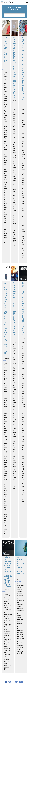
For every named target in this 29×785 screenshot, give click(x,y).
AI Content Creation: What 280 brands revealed (20, 566)
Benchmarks (18, 581)
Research (4, 69)
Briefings (13, 102)
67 (17, 681)
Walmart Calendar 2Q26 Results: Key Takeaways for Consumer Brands (14, 67)
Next (21, 681)
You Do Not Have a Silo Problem (5, 51)
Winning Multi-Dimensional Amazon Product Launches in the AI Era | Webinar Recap (8, 571)
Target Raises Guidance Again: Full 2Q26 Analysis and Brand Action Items (23, 69)
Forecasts (21, 106)
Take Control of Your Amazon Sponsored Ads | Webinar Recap (23, 309)
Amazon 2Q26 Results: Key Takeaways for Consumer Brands (14, 309)
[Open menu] (27, 2)
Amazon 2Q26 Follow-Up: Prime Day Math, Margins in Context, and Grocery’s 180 (5, 319)
